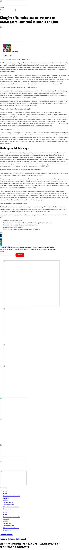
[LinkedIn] (34, 245)
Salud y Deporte (8, 502)
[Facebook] (34, 233)
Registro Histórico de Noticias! (13, 538)
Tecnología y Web (8, 504)
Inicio (5, 491)
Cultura (5, 493)
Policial (5, 500)
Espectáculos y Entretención (11, 496)
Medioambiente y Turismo (11, 507)
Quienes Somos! (6, 534)
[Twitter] (34, 238)
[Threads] (34, 240)
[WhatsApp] (34, 242)
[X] (34, 235)
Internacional (7, 509)
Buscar (2, 251)
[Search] (0, 12)
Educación (6, 498)
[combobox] (8, 10)
